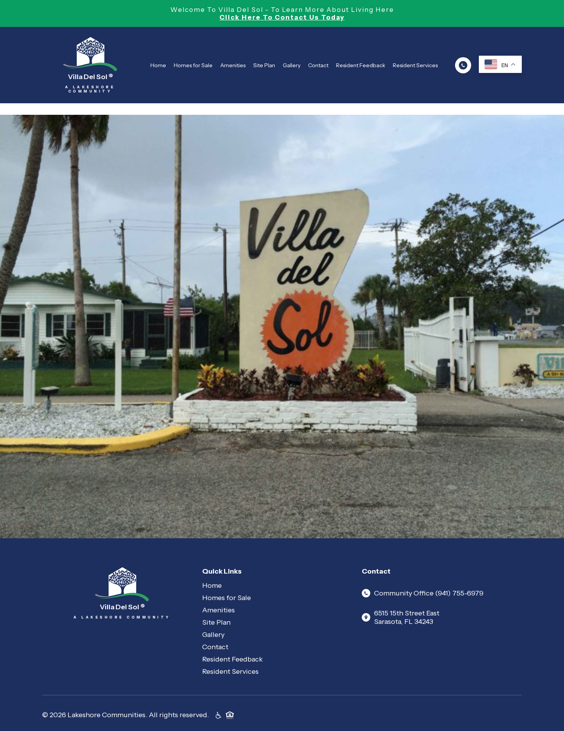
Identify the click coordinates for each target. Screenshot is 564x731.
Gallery (291, 65)
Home (158, 65)
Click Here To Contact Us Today (282, 17)
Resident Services (415, 65)
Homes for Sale (193, 65)
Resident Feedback (360, 65)
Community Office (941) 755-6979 (428, 593)
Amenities (233, 65)
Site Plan (264, 65)
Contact (318, 65)
